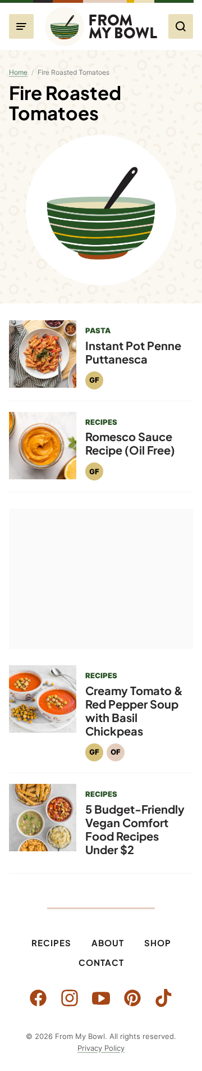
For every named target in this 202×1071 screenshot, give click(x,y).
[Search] (180, 26)
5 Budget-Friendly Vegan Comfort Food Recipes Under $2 (135, 829)
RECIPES (101, 421)
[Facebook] (38, 998)
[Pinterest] (132, 998)
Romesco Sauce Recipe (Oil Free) (130, 443)
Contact (101, 962)
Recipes (51, 942)
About (107, 942)
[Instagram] (70, 998)
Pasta (98, 330)
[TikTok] (164, 998)
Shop (157, 942)
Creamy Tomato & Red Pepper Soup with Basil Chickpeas (134, 710)
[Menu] (21, 26)
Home (18, 72)
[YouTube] (101, 998)
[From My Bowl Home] (101, 26)
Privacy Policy (101, 1047)
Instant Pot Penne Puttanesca (133, 352)
